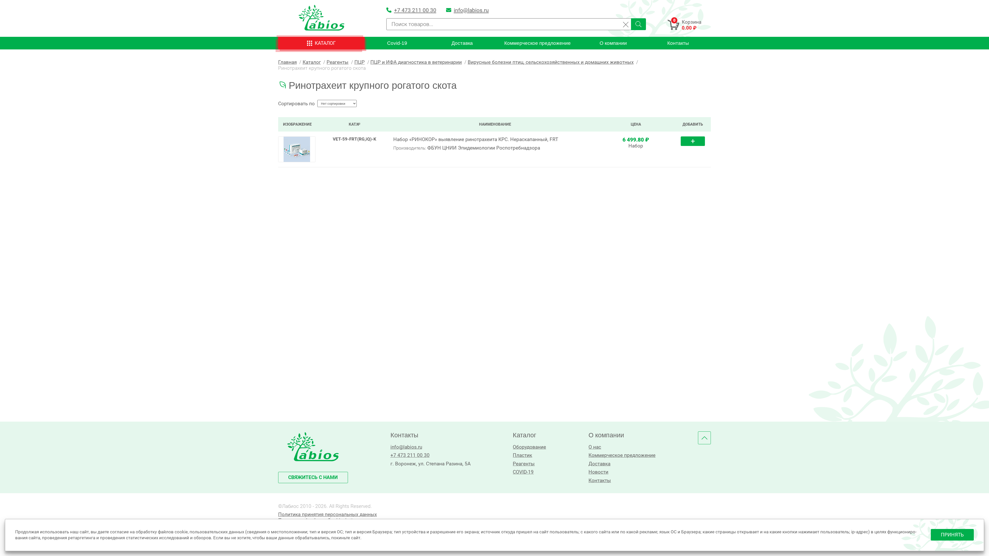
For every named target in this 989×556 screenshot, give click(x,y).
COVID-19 (523, 472)
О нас (595, 447)
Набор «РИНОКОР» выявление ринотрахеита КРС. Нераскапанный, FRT (475, 139)
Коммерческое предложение (537, 43)
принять (952, 535)
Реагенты (524, 464)
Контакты (678, 43)
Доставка (462, 43)
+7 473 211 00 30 (410, 455)
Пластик (522, 455)
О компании (613, 43)
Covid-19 (397, 43)
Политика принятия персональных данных (327, 514)
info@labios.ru (406, 447)
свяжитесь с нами (313, 477)
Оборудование (529, 447)
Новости (598, 472)
